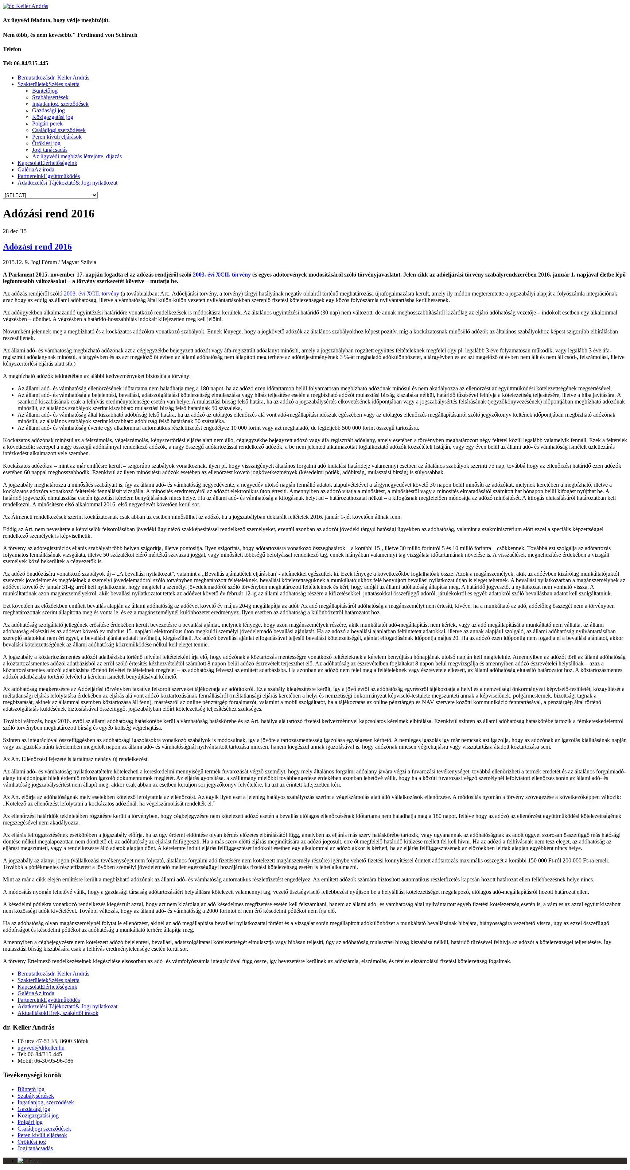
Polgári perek (47, 123)
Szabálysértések (50, 97)
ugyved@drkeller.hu (41, 1047)
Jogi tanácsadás (49, 150)
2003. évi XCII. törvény (222, 274)
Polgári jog (30, 1122)
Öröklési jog (46, 143)
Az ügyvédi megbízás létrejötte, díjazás (77, 156)
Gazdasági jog (48, 110)
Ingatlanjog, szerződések (60, 104)
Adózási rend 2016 (37, 246)
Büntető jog (31, 1089)
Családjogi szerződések (59, 130)
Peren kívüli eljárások (57, 137)
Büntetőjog (45, 91)
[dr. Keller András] (25, 6)
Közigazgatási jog (52, 117)
